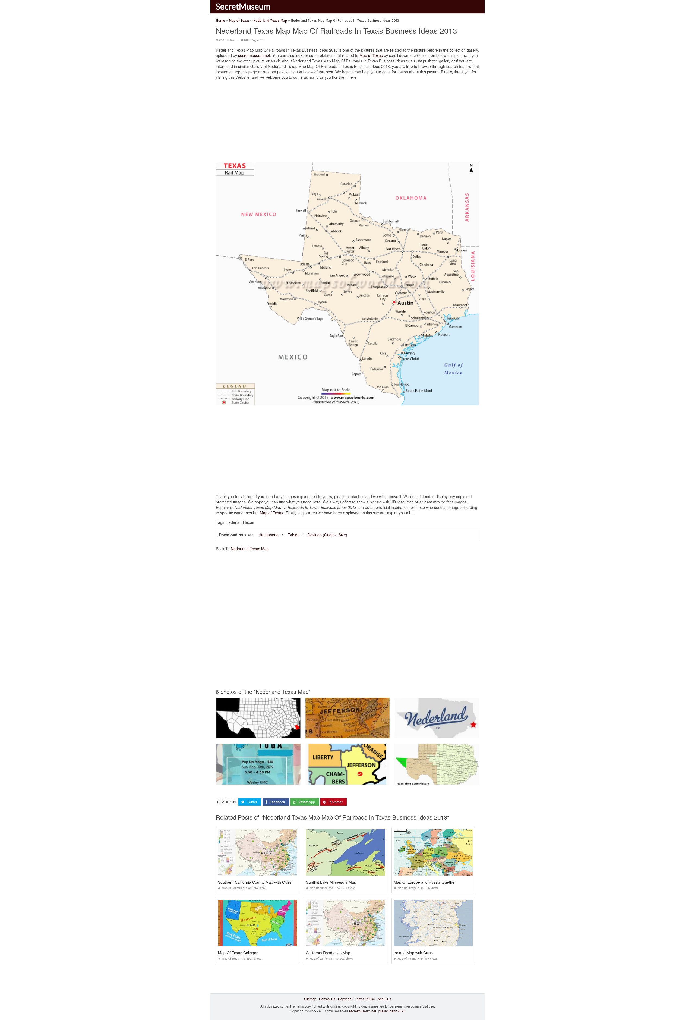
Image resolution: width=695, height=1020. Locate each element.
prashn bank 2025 (391, 1011)
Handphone (268, 534)
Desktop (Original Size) (327, 534)
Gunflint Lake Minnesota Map (331, 882)
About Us (384, 998)
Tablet (293, 534)
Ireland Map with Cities (413, 952)
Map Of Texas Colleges (238, 952)
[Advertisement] (347, 122)
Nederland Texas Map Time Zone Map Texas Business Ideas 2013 (444, 779)
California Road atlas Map (328, 952)
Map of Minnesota (321, 888)
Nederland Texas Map (250, 548)
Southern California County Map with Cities (255, 882)
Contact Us (327, 998)
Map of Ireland (406, 959)
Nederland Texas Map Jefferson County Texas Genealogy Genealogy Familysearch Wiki (282, 733)
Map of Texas (225, 40)
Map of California (233, 888)
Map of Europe (406, 888)
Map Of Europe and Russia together (425, 882)
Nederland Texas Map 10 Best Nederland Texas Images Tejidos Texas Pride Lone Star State (463, 733)
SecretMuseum (243, 6)
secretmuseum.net (254, 55)
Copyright (345, 998)
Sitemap (310, 998)
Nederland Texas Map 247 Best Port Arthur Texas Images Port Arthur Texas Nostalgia (369, 733)
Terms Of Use (365, 998)
